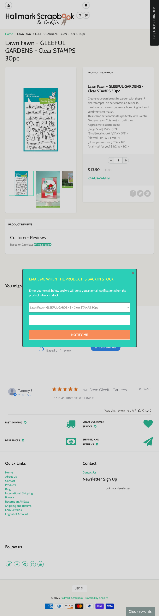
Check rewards (140, 611)
